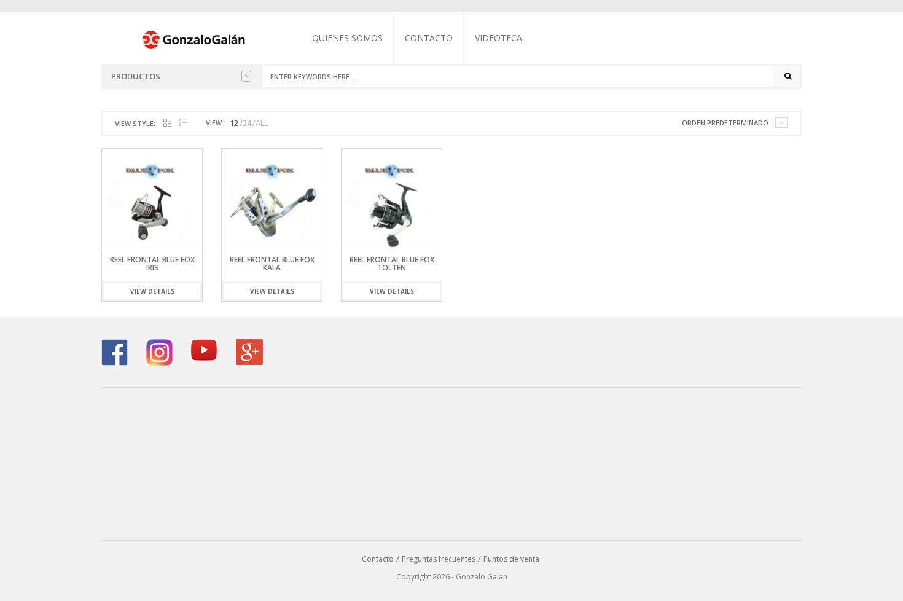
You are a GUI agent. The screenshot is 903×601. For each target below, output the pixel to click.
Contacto (429, 38)
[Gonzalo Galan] (194, 38)
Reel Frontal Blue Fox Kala (272, 263)
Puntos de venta (511, 559)
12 (234, 122)
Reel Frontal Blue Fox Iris (152, 263)
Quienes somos (347, 38)
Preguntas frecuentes (438, 559)
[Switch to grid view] (167, 123)
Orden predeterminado (725, 122)
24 (247, 122)
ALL (262, 122)
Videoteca (498, 38)
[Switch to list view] (183, 123)
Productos (135, 76)
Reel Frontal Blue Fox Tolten (392, 263)
